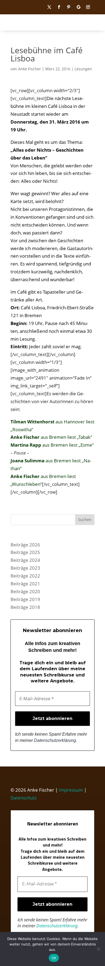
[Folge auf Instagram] (88, 7)
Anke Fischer (29, 68)
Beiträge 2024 (25, 560)
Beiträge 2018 (25, 607)
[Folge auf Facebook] (59, 7)
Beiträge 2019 (25, 599)
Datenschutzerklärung (55, 740)
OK (54, 958)
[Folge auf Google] (78, 7)
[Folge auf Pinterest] (68, 7)
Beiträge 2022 (25, 576)
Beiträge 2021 (25, 583)
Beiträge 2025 (25, 552)
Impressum (71, 790)
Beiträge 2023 (25, 568)
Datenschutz (23, 798)
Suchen (85, 519)
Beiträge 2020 (25, 591)
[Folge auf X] (49, 7)
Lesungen (83, 68)
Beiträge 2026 (25, 545)
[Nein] (98, 949)
